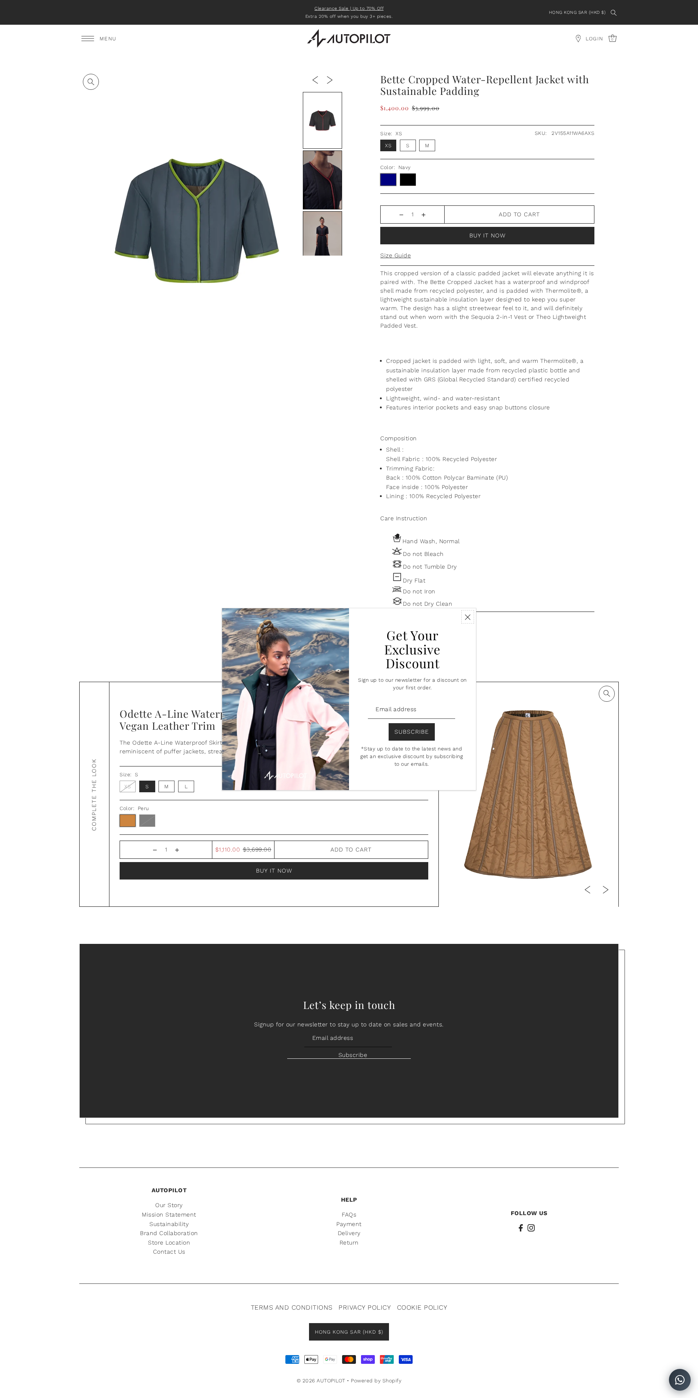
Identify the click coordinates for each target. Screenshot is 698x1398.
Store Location (169, 1242)
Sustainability (169, 1223)
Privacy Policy (364, 1307)
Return (349, 1242)
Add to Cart (519, 214)
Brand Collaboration (169, 1232)
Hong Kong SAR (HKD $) (577, 12)
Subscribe (352, 1054)
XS (388, 145)
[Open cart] (578, 38)
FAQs (349, 1214)
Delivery (349, 1232)
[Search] (613, 12)
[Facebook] (521, 1227)
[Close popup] (467, 617)
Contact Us (169, 1251)
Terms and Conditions (292, 1307)
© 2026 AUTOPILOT (321, 1380)
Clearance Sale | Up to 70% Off (349, 8)
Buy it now (487, 235)
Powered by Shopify (376, 1380)
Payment (349, 1223)
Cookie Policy (422, 1307)
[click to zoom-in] (91, 82)
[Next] (329, 79)
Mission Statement (169, 1214)
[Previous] (315, 79)
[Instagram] (531, 1227)
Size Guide (395, 255)
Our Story (169, 1205)
